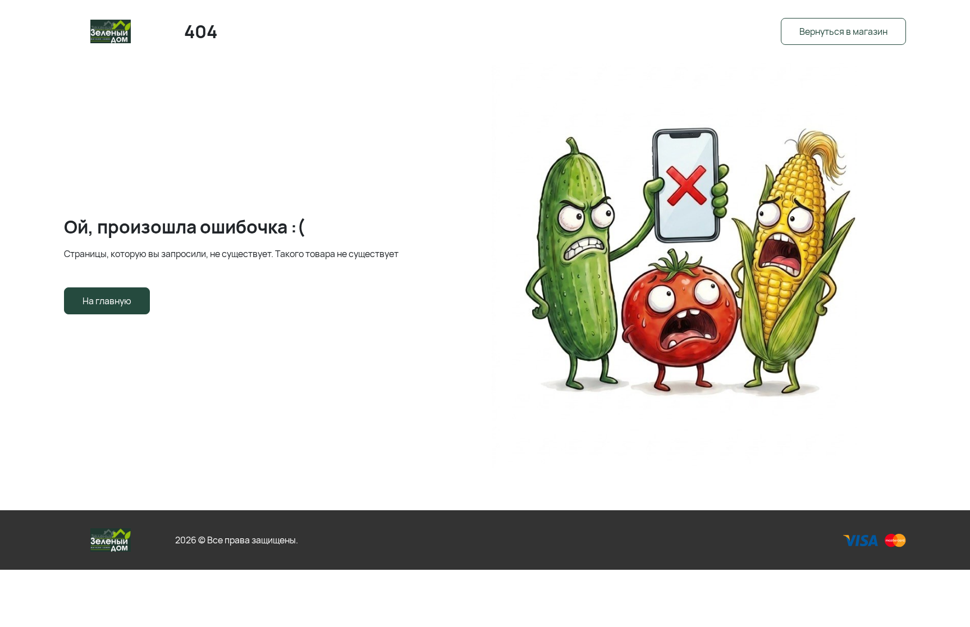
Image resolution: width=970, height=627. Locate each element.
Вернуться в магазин (843, 31)
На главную (107, 301)
